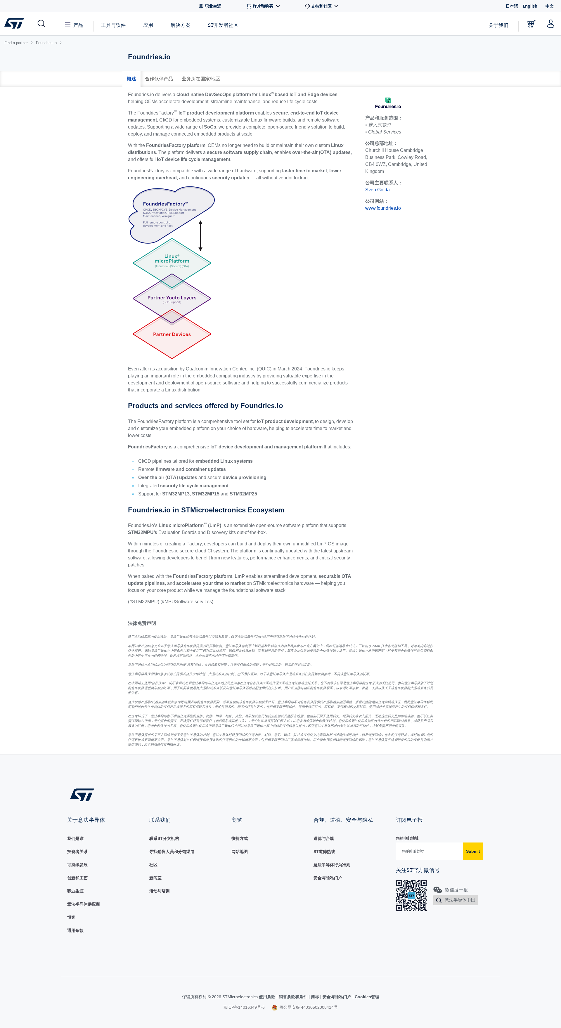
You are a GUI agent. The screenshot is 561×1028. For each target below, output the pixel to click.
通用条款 (75, 930)
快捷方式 (239, 838)
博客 (71, 917)
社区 (153, 864)
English (530, 6)
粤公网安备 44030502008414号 (308, 1007)
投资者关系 (77, 851)
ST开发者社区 (223, 25)
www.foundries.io (383, 208)
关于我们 (498, 25)
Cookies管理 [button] (366, 996)
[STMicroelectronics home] (15, 23)
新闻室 (155, 878)
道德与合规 (324, 838)
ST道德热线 (324, 851)
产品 (78, 25)
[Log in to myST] (550, 23)
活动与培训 (159, 891)
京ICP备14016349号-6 (244, 1007)
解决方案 (181, 25)
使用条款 (267, 996)
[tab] (131, 79)
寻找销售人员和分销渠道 (171, 851)
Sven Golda (377, 189)
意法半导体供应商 (83, 904)
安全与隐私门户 (328, 878)
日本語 (512, 6)
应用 (148, 25)
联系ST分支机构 (164, 838)
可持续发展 (77, 864)
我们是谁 (75, 838)
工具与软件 (113, 25)
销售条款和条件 (293, 996)
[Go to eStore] (531, 23)
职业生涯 (75, 891)
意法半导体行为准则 (332, 864)
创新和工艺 (77, 878)
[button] (41, 23)
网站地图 (239, 851)
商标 (315, 996)
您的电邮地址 (407, 838)
